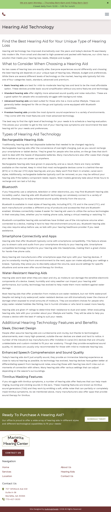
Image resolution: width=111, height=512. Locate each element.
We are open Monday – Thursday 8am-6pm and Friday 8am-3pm (54, 2)
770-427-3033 (12, 499)
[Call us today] (3, 14)
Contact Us (13, 452)
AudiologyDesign (51, 509)
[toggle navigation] (107, 14)
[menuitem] (26, 467)
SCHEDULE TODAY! (96, 419)
